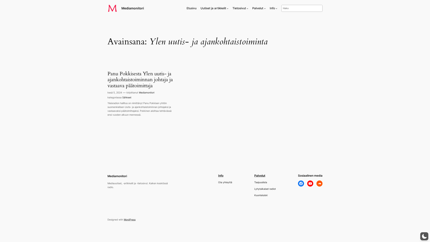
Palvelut (259, 175)
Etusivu (192, 8)
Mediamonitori (132, 8)
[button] (424, 236)
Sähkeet (126, 97)
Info (220, 175)
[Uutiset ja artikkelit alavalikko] (227, 8)
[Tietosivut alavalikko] (247, 8)
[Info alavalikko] (276, 8)
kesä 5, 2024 (115, 92)
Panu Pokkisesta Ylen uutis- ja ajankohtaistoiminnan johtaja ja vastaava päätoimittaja (140, 80)
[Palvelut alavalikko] (265, 8)
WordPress (130, 219)
